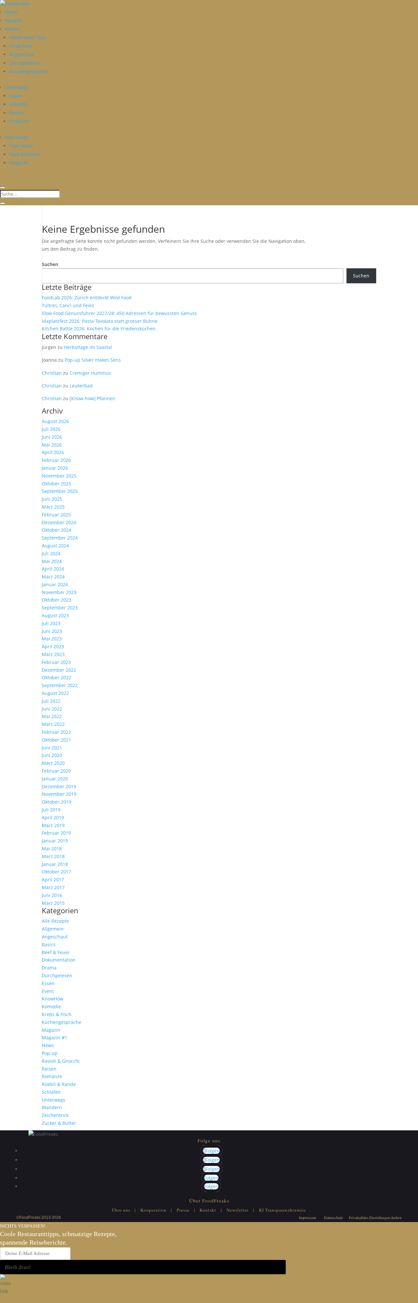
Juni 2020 (52, 755)
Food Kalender (25, 154)
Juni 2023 (52, 631)
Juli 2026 (51, 429)
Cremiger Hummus (90, 373)
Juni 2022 (52, 709)
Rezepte (13, 20)
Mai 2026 (52, 445)
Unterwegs (16, 87)
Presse (183, 1210)
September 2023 (60, 607)
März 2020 (53, 763)
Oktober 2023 (56, 600)
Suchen (50, 264)
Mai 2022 (52, 716)
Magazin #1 (54, 1037)
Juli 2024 (51, 553)
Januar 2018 (55, 864)
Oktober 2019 (56, 802)
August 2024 (55, 545)
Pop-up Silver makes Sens (93, 360)
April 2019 (53, 817)
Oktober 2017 (56, 872)
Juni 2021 (52, 748)
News (48, 1045)
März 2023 (53, 654)
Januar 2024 (55, 584)
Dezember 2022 (59, 670)
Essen (15, 96)
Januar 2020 (55, 779)
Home (11, 12)
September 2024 (60, 538)
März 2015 (53, 903)
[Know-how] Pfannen (92, 398)
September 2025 (60, 491)
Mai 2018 (52, 848)
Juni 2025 (52, 499)
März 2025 (53, 507)
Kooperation (153, 1210)
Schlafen (18, 104)
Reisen (16, 113)
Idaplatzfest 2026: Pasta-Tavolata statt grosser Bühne (99, 321)
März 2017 (53, 887)
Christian (52, 373)
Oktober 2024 (56, 530)
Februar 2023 (56, 662)
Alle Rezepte (55, 921)
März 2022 (53, 724)
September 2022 (60, 685)
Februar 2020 (56, 771)
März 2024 (53, 576)
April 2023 (53, 646)
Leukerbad (81, 386)
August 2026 (55, 421)
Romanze (52, 1076)
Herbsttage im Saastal (88, 347)
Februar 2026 (56, 460)
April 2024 (53, 569)
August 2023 (55, 615)
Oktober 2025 (56, 483)
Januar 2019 (55, 841)
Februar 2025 (56, 514)
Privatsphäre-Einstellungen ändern (375, 1217)
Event (48, 991)
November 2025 (59, 476)
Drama (49, 968)
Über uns (121, 1210)
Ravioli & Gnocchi (61, 1061)
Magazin (18, 163)
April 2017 (53, 879)
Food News (16, 137)
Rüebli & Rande (59, 1084)
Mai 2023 (52, 639)
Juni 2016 (52, 895)
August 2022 (55, 693)
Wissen (12, 29)
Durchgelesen (24, 63)
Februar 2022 (56, 732)
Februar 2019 (56, 833)
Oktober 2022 (56, 677)
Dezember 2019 (59, 786)
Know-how (20, 46)
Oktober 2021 (56, 740)
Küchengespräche (29, 71)
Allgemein (53, 929)
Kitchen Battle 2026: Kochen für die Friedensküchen (98, 328)
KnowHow (52, 999)
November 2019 (59, 794)
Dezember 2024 (59, 522)
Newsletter (238, 1210)
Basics (49, 944)
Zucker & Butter (59, 1123)
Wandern (52, 1107)
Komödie (51, 1006)
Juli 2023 (51, 623)
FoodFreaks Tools (27, 37)
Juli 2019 (51, 810)
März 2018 (53, 856)
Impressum (307, 1217)
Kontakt (208, 1210)
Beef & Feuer (56, 952)
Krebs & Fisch (57, 1014)
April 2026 (53, 452)
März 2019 (53, 825)
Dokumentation (58, 960)
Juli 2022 (51, 701)
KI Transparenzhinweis (282, 1210)
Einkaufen (20, 121)
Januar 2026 (55, 468)
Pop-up (49, 1053)
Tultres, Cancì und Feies (68, 305)
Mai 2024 (52, 561)
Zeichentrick (55, 1115)
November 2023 (59, 592)
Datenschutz (333, 1217)
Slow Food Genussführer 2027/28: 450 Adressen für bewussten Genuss (119, 313)
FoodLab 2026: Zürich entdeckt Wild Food (87, 297)
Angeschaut (22, 54)
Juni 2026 (52, 437)
